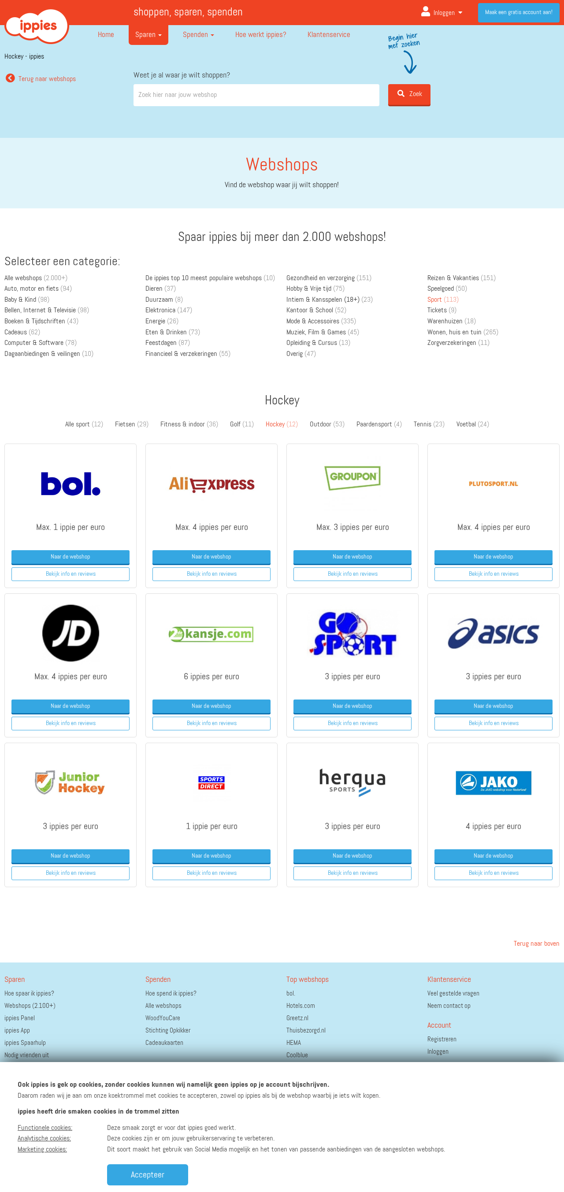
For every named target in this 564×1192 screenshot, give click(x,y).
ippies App (17, 1030)
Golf (242, 424)
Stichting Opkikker (167, 1030)
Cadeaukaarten (164, 1043)
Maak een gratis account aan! (519, 12)
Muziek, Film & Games (322, 332)
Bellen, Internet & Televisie (46, 310)
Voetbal (472, 424)
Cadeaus (22, 332)
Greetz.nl (297, 1018)
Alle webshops (35, 278)
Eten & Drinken (172, 332)
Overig (301, 354)
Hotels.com (300, 1006)
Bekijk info (71, 574)
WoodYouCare (162, 1018)
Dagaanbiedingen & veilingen (48, 354)
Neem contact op (449, 1006)
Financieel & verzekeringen (187, 354)
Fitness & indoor (189, 424)
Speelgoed (447, 288)
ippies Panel (19, 1018)
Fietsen (131, 424)
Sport (443, 300)
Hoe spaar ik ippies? (29, 993)
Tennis (429, 424)
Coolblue (297, 1055)
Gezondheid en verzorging (328, 278)
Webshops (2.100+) (30, 1006)
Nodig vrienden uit (26, 1055)
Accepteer (147, 1174)
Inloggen (444, 13)
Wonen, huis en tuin (462, 332)
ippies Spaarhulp (25, 1043)
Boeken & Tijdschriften (41, 321)
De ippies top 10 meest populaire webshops (210, 278)
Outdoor (327, 424)
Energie (161, 321)
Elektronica (168, 310)
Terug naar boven (536, 944)
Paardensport (379, 424)
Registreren (441, 1039)
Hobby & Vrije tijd (315, 288)
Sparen (146, 35)
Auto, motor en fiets (38, 288)
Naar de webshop (70, 557)
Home (106, 35)
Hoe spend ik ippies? (171, 993)
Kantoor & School (316, 310)
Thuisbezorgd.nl (306, 1030)
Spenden (196, 35)
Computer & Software (40, 343)
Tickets (441, 310)
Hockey (282, 424)
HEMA (293, 1043)
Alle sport (84, 424)
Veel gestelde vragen (453, 993)
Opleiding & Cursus (318, 343)
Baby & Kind (26, 300)
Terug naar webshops (47, 79)
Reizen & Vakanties (461, 278)
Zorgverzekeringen (458, 343)
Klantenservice (329, 35)
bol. (290, 993)
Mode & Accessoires (321, 321)
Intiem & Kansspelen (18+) (329, 300)
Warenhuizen (451, 321)
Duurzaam (164, 300)
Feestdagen (167, 343)
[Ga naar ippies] (36, 19)
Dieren (160, 288)
